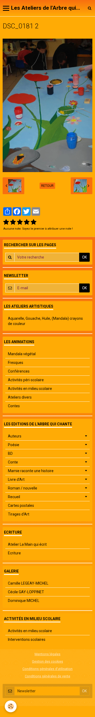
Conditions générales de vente (47, 676)
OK (84, 257)
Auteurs (14, 436)
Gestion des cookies (47, 661)
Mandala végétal (22, 354)
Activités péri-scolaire (26, 380)
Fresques (15, 362)
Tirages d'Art (18, 514)
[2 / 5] (13, 222)
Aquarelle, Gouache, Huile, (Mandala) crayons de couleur (45, 321)
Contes (14, 406)
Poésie (13, 445)
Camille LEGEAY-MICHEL (28, 583)
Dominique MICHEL (23, 601)
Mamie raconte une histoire (31, 471)
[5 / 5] (33, 222)
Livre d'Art (16, 479)
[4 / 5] (27, 222)
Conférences (19, 371)
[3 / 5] (20, 222)
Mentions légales (47, 654)
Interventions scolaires (26, 639)
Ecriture (14, 553)
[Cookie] (11, 706)
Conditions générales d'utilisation (47, 669)
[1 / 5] (6, 222)
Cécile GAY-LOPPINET (26, 592)
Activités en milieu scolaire (30, 388)
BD (10, 453)
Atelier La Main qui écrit (27, 544)
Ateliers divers (20, 397)
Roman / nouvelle (22, 488)
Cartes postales (21, 505)
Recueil (14, 497)
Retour (47, 186)
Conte (13, 462)
